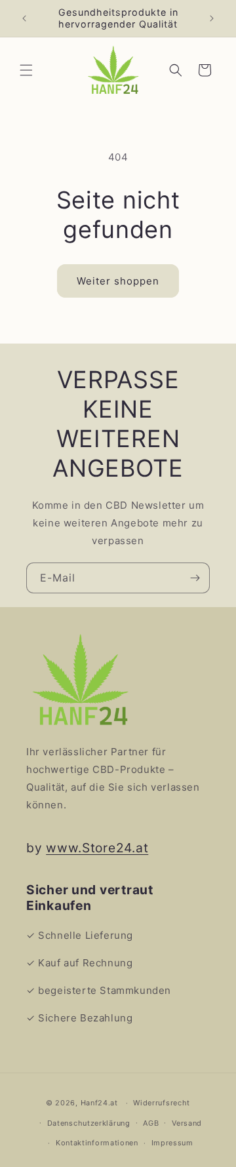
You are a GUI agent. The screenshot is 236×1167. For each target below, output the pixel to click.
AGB (151, 1123)
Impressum (172, 1142)
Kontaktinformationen (97, 1142)
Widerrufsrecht (161, 1102)
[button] (26, 70)
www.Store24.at (97, 848)
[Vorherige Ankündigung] (24, 18)
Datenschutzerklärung (88, 1123)
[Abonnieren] (194, 578)
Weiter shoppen (118, 281)
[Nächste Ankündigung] (211, 18)
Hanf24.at (99, 1102)
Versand (187, 1123)
